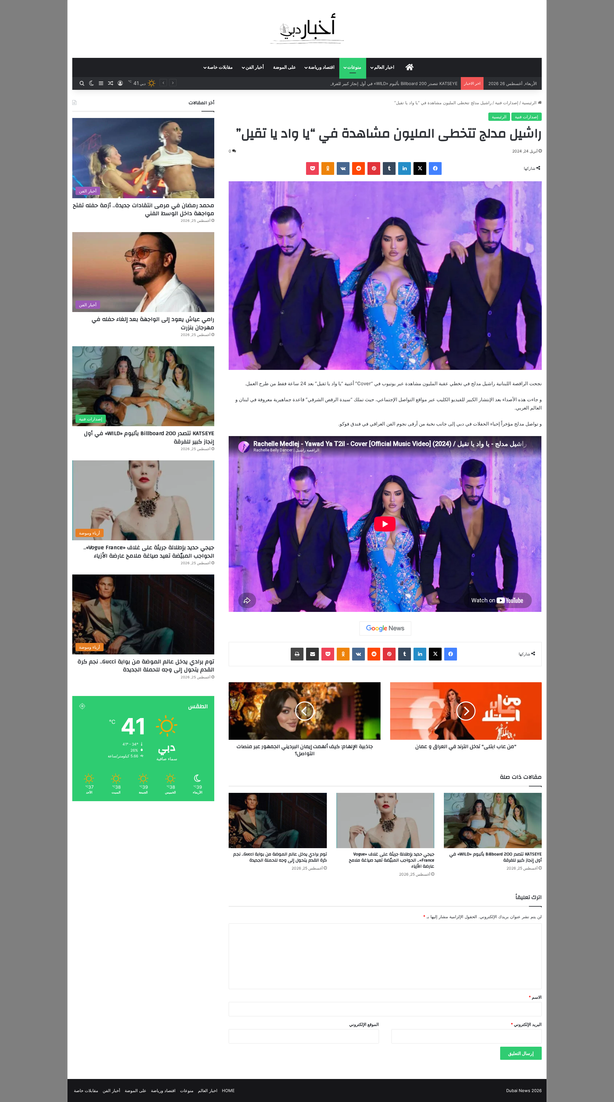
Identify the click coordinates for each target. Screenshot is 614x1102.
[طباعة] (297, 654)
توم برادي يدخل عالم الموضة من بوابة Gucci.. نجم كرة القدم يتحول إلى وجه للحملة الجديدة (280, 857)
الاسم (535, 997)
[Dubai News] (307, 29)
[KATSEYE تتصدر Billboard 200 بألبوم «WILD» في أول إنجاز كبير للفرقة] (493, 820)
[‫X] (419, 168)
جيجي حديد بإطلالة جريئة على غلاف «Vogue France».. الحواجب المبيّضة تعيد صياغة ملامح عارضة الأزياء (391, 860)
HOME (228, 1090)
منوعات (354, 67)
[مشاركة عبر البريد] (312, 654)
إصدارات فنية (506, 102)
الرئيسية (530, 102)
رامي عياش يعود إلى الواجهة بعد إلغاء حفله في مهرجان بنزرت (152, 323)
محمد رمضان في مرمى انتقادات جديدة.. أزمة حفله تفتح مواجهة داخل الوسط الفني (143, 209)
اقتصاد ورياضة (321, 67)
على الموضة (284, 67)
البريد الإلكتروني (526, 1024)
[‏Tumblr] (389, 168)
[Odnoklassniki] (327, 168)
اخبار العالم (384, 67)
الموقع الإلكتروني (364, 1024)
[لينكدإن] (404, 168)
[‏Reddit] (358, 168)
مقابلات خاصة (220, 67)
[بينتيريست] (373, 168)
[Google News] (385, 628)
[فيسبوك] (435, 168)
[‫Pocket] (312, 168)
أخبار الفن (255, 67)
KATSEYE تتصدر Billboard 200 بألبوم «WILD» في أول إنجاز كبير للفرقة (495, 857)
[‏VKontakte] (343, 168)
